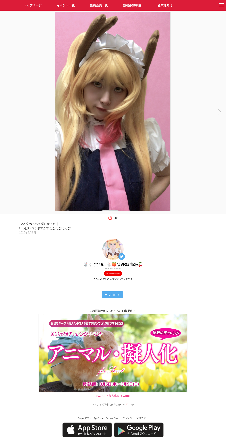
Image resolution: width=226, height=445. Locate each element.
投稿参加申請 (132, 5)
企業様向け (165, 5)
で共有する (114, 294)
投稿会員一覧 (99, 5)
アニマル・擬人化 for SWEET (113, 395)
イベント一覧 (66, 5)
